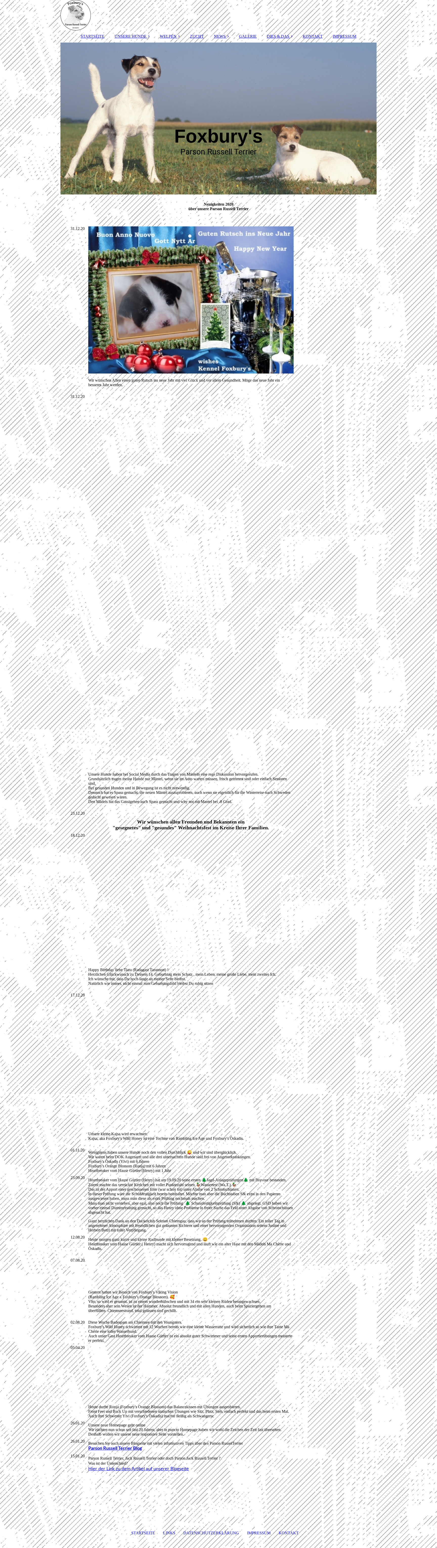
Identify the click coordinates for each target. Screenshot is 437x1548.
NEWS (220, 36)
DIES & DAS (278, 36)
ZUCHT (197, 36)
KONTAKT (313, 36)
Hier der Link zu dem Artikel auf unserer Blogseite (138, 1469)
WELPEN (168, 36)
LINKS (169, 1533)
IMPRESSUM (344, 36)
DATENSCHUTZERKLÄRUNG (211, 1533)
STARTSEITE (92, 36)
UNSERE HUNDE (130, 36)
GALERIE (248, 36)
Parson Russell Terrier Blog (115, 1448)
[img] (218, 15)
